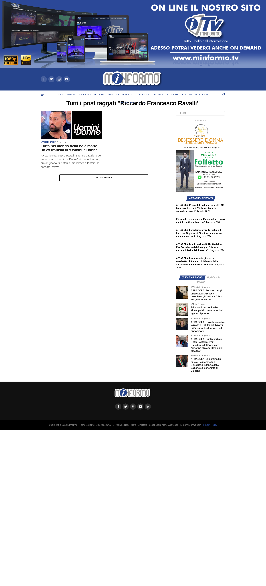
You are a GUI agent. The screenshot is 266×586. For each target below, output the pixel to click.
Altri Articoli (104, 178)
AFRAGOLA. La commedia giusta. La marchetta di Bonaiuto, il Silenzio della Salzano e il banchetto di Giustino (197, 261)
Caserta (84, 94)
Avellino (113, 94)
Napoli (71, 94)
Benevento (128, 94)
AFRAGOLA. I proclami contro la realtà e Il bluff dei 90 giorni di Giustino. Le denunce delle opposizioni (199, 233)
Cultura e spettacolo (195, 94)
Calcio (141, 102)
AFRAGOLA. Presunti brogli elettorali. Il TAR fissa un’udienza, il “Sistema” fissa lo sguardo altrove (200, 208)
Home (60, 94)
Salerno (99, 94)
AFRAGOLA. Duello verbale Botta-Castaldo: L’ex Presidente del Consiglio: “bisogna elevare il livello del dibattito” (199, 247)
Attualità (173, 94)
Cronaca (158, 94)
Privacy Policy (210, 425)
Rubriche (126, 102)
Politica (144, 94)
